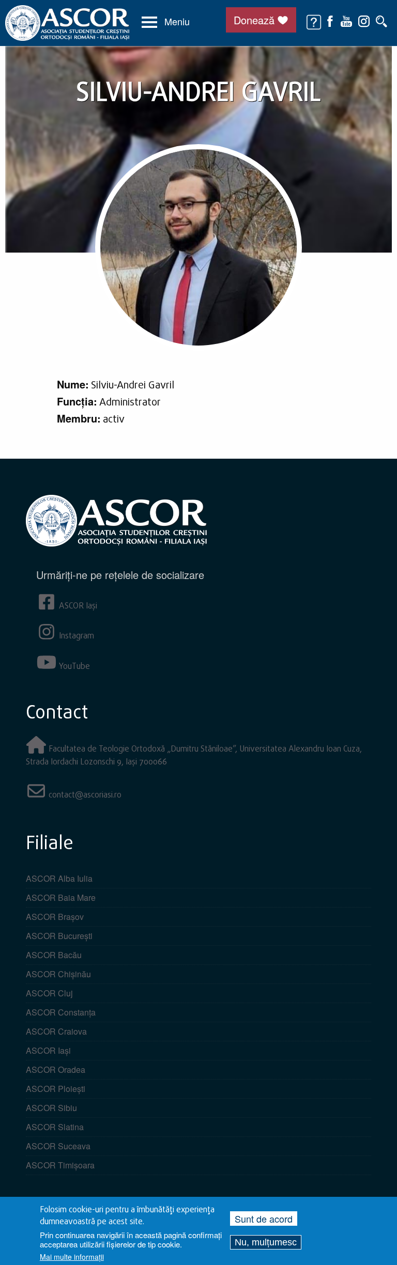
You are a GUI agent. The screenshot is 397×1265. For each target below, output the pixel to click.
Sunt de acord (264, 1218)
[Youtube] (346, 20)
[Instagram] (364, 20)
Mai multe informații (72, 1256)
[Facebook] (330, 20)
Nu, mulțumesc (266, 1242)
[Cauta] (381, 20)
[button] (166, 21)
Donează (254, 19)
